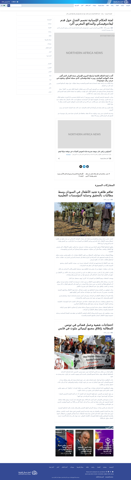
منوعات (94, 5)
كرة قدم (102, 35)
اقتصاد (117, 5)
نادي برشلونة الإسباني (65, 28)
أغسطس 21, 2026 (105, 453)
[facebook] (14, 2)
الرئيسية (128, 5)
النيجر (49, 71)
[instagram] (12, 2)
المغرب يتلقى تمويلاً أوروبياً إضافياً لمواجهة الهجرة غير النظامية (65, 448)
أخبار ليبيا (77, 5)
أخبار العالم (88, 5)
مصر (50, 87)
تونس (50, 91)
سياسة (122, 5)
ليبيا (50, 79)
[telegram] (17, 2)
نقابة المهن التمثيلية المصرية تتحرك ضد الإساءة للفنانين (85, 449)
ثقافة (107, 5)
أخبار (82, 5)
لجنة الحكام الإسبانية (76, 28)
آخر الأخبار (111, 35)
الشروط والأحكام (100, 476)
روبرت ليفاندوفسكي (87, 28)
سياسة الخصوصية (109, 476)
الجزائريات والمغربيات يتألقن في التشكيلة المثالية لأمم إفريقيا (104, 448)
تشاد (50, 75)
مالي (50, 83)
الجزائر (49, 63)
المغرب (49, 67)
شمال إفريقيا (101, 5)
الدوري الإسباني (96, 28)
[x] (15, 2)
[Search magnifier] (9, 5)
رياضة (112, 5)
